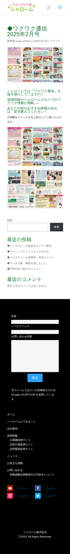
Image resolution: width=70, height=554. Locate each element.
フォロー (22, 488)
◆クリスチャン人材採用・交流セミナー (30, 257)
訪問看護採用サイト (21, 448)
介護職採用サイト (20, 439)
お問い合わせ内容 (21, 336)
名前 (13, 316)
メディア (55, 40)
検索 (9, 220)
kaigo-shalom (24, 40)
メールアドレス (20, 326)
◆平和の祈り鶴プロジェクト (24, 268)
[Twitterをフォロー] (38, 496)
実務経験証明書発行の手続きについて (32, 474)
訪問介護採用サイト (21, 444)
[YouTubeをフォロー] (10, 488)
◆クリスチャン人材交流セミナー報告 (29, 245)
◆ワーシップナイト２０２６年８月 (28, 251)
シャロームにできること (21, 421)
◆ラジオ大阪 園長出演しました (26, 263)
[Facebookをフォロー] (38, 488)
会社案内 (12, 428)
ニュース (12, 456)
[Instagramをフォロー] (10, 496)
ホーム (11, 414)
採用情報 (12, 435)
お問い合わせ (15, 470)
